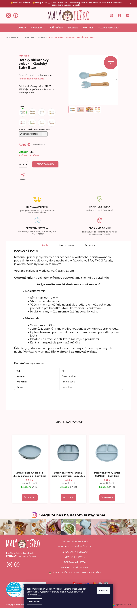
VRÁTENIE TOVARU (75, 557)
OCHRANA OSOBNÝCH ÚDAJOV (75, 546)
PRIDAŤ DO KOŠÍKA (45, 164)
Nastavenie (34, 601)
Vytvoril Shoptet (123, 604)
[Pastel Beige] (42, 122)
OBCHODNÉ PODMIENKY (75, 541)
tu (39, 594)
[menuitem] (22, 28)
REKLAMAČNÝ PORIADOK (75, 552)
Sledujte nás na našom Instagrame (72, 515)
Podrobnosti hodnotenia (31, 78)
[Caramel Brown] (32, 112)
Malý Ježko (24, 56)
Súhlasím (103, 590)
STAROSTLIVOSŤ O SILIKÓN (75, 567)
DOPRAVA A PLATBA (75, 562)
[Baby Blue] (23, 112)
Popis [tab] (44, 245)
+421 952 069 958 (27, 556)
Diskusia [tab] (90, 245)
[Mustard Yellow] (51, 112)
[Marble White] (42, 112)
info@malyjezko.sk (24, 553)
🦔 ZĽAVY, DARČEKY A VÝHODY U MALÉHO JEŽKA (75, 572)
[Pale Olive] (32, 122)
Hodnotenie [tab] (66, 245)
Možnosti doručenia (29, 155)
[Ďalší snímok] (116, 79)
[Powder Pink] (51, 122)
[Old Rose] (23, 122)
